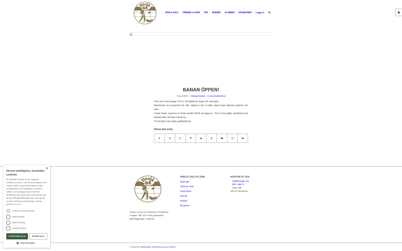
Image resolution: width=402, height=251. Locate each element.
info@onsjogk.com (240, 180)
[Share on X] (170, 138)
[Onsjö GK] (147, 12)
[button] (26, 243)
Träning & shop (187, 186)
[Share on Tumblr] (211, 138)
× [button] (47, 168)
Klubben (183, 200)
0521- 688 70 (238, 184)
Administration (145, 247)
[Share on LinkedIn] (201, 138)
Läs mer (18, 204)
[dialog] (26, 206)
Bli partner (184, 205)
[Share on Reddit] (232, 138)
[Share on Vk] (222, 138)
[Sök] (269, 12)
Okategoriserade (198, 95)
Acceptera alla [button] (17, 236)
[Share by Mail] (243, 138)
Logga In (260, 12)
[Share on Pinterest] (191, 138)
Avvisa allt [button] (38, 236)
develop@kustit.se (218, 95)
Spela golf (184, 181)
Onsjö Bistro (185, 191)
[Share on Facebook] (159, 138)
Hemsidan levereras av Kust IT (164, 247)
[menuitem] (171, 12)
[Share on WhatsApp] (180, 138)
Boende (183, 195)
